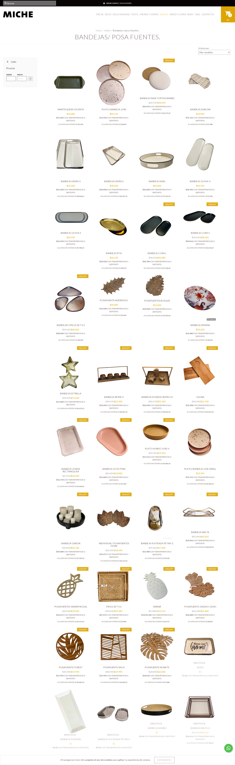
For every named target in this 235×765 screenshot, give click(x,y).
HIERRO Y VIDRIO (149, 14)
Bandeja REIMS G (114, 397)
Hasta (20, 75)
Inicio (99, 30)
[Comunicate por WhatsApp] (228, 748)
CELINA (200, 397)
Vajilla (107, 30)
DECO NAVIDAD (121, 14)
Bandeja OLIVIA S (71, 233)
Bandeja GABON (70, 543)
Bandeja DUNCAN (200, 109)
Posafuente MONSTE (157, 667)
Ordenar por (203, 48)
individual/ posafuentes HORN (114, 544)
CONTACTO (207, 14)
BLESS (200, 667)
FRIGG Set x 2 (113, 606)
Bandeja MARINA (200, 325)
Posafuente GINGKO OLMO (200, 606)
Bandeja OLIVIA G (200, 181)
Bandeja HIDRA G (71, 181)
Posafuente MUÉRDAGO (114, 300)
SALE (197, 14)
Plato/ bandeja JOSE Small (200, 469)
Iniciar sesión (126, 3)
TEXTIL (134, 14)
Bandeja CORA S (200, 233)
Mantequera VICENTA (71, 109)
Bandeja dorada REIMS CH (157, 397)
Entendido (164, 760)
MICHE (100, 14)
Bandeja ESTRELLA (70, 393)
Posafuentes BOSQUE (157, 300)
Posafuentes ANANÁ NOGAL (70, 606)
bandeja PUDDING (70, 739)
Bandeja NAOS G (200, 728)
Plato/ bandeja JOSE (114, 109)
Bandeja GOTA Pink (113, 469)
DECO (108, 14)
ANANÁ (157, 606)
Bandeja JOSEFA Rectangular (71, 470)
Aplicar (30, 78)
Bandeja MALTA (200, 532)
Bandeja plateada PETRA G (157, 543)
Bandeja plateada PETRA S (114, 739)
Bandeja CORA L (157, 253)
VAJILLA (164, 14)
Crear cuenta (112, 3)
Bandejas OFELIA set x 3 (71, 325)
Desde (9, 75)
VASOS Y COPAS (177, 14)
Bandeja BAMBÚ (157, 728)
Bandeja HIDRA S (114, 181)
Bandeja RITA (114, 253)
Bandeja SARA (157, 181)
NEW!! (190, 14)
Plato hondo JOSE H (157, 448)
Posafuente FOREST (71, 667)
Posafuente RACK (114, 667)
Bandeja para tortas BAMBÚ (157, 98)
